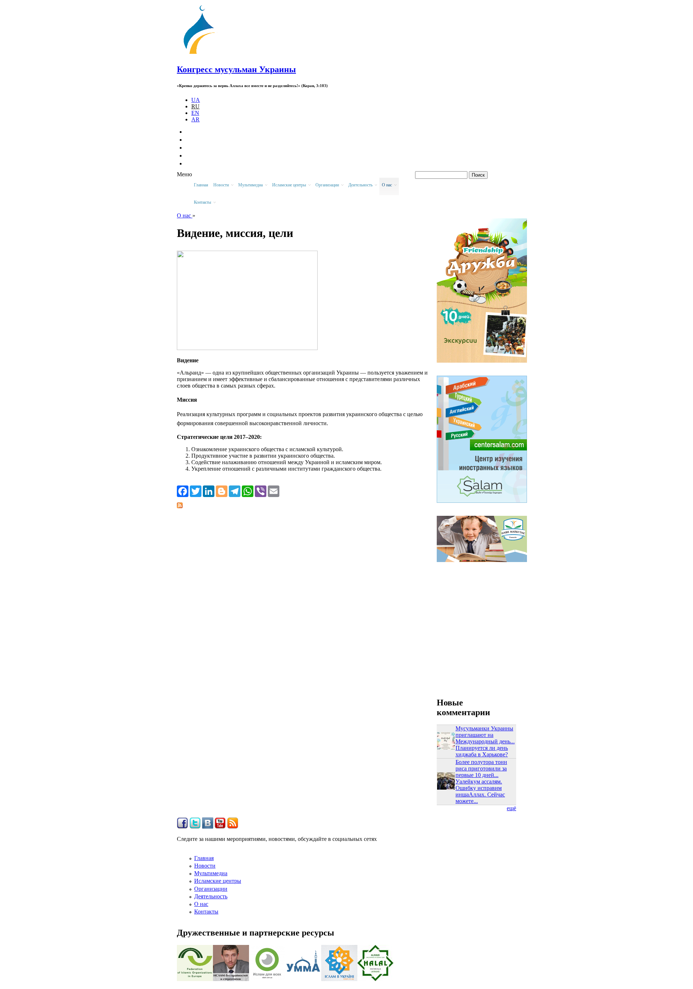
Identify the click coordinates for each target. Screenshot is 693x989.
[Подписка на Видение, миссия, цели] (180, 506)
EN (195, 113)
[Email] (273, 490)
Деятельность (210, 896)
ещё (511, 808)
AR (195, 119)
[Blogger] (221, 490)
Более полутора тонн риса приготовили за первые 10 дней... (481, 768)
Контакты (206, 911)
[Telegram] (234, 490)
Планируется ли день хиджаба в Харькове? (482, 751)
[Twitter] (195, 490)
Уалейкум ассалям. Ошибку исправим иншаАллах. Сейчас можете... (480, 791)
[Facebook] (182, 490)
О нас (184, 215)
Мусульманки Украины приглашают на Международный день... (485, 734)
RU (195, 106)
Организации (210, 889)
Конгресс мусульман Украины (236, 69)
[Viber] (260, 490)
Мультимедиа (210, 873)
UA (195, 100)
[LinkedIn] (208, 490)
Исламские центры (217, 881)
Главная (201, 184)
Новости (204, 866)
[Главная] (202, 54)
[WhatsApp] (247, 490)
